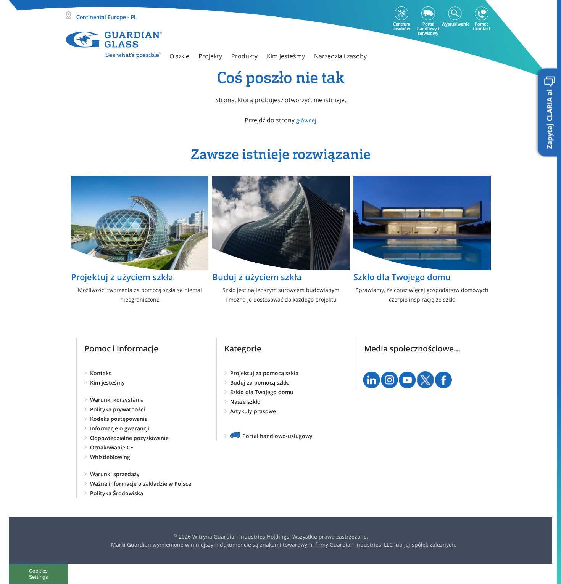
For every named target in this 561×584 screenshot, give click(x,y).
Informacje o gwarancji (119, 428)
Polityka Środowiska (116, 493)
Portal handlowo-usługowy (277, 436)
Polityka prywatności (117, 409)
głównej (306, 120)
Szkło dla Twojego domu (261, 392)
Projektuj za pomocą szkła (264, 373)
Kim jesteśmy (107, 382)
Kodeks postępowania (119, 418)
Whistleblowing (110, 456)
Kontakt (100, 373)
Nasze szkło (245, 401)
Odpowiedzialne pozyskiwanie (129, 437)
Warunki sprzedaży (115, 474)
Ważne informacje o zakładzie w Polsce (140, 483)
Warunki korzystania (117, 399)
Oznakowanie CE (111, 447)
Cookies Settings (38, 573)
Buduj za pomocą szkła (260, 382)
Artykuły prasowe (253, 411)
